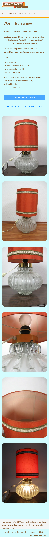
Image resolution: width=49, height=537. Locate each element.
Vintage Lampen (15, 13)
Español (31, 532)
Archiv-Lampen (30, 13)
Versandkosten (9, 528)
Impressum (7, 522)
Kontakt (39, 525)
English (23, 532)
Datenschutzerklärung (24, 525)
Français (15, 532)
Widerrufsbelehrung (28, 522)
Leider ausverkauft (24, 97)
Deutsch (6, 532)
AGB (15, 522)
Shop (4, 13)
